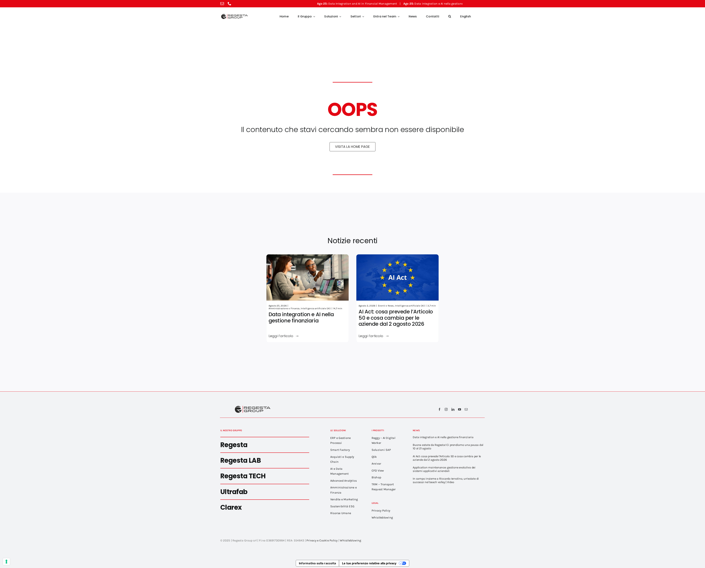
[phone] (229, 4)
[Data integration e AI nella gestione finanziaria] (307, 257)
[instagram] (446, 409)
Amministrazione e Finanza (284, 308)
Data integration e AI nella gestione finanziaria (412, 3)
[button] (450, 16)
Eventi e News (386, 305)
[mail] (222, 4)
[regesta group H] (234, 14)
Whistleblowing (350, 540)
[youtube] (459, 409)
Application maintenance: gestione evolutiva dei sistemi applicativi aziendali (444, 469)
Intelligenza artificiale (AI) (316, 308)
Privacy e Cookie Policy (322, 540)
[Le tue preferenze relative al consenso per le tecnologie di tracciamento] (6, 561)
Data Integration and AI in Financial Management (328, 3)
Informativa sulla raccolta (317, 563)
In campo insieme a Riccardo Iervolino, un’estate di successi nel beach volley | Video (446, 480)
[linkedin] (452, 409)
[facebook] (439, 409)
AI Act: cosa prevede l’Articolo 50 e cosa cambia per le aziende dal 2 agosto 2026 (396, 318)
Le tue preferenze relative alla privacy (369, 563)
